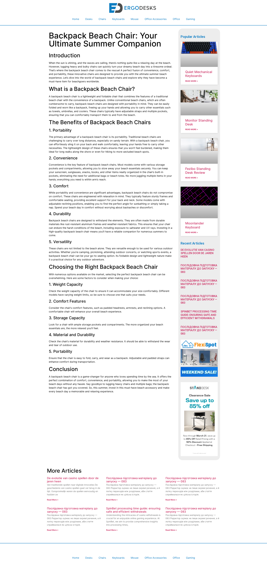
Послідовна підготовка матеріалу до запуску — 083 (199, 269)
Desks (88, 19)
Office (176, 19)
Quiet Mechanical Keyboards (198, 74)
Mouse (134, 19)
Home (75, 19)
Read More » (191, 81)
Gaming (190, 19)
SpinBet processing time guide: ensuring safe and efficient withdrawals (199, 315)
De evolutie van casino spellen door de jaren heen (197, 253)
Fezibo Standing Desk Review (197, 171)
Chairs (102, 19)
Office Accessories (156, 19)
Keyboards (118, 19)
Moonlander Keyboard (194, 225)
